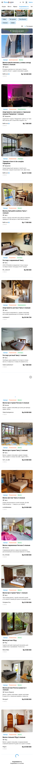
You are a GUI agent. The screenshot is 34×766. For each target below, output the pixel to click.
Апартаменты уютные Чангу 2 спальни (16, 308)
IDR (22, 26)
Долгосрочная (13, 60)
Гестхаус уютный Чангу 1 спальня (15, 355)
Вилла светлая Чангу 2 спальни (14, 498)
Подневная (12, 257)
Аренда (5, 60)
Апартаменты (22, 109)
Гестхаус (19, 257)
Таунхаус (20, 158)
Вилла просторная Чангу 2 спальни (15, 450)
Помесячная (12, 109)
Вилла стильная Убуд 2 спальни (14, 737)
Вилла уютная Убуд (10, 640)
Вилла (21, 60)
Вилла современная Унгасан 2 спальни (16, 545)
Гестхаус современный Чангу (13, 260)
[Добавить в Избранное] (30, 36)
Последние (29, 26)
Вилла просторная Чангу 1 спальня (15, 593)
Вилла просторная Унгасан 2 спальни (16, 403)
